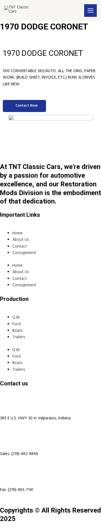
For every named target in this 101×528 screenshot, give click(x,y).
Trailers (18, 337)
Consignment (24, 253)
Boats (17, 331)
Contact (19, 246)
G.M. (16, 317)
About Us (20, 240)
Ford (16, 324)
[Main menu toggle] (90, 10)
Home (17, 233)
